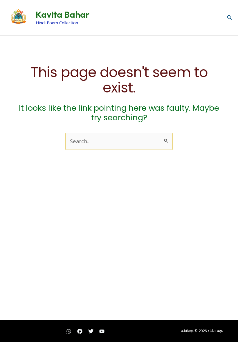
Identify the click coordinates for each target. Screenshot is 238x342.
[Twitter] (90, 331)
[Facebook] (79, 331)
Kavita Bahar (62, 14)
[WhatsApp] (68, 331)
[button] (229, 17)
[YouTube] (101, 331)
